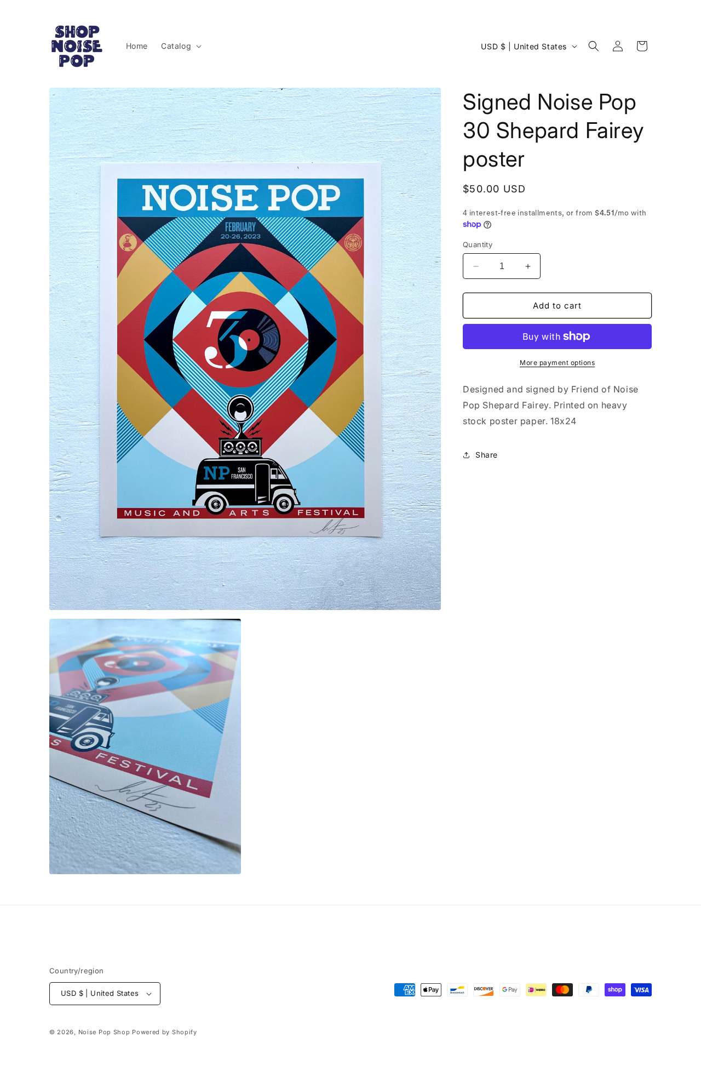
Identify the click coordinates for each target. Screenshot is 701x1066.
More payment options (557, 362)
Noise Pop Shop (104, 1032)
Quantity (477, 244)
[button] (180, 46)
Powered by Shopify (164, 1032)
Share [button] (486, 454)
